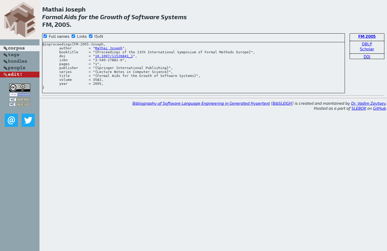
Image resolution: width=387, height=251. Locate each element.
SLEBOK (358, 108)
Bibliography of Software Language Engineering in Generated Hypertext (201, 103)
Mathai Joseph (108, 48)
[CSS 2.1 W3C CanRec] (19, 109)
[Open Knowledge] (19, 94)
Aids (70, 16)
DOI (367, 56)
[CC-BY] (19, 89)
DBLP (367, 43)
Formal (52, 16)
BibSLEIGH (282, 103)
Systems (174, 16)
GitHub (379, 108)
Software (145, 16)
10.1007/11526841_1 (114, 56)
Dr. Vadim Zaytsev (368, 103)
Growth (111, 16)
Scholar (367, 48)
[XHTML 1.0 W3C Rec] (19, 99)
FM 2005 (367, 36)
